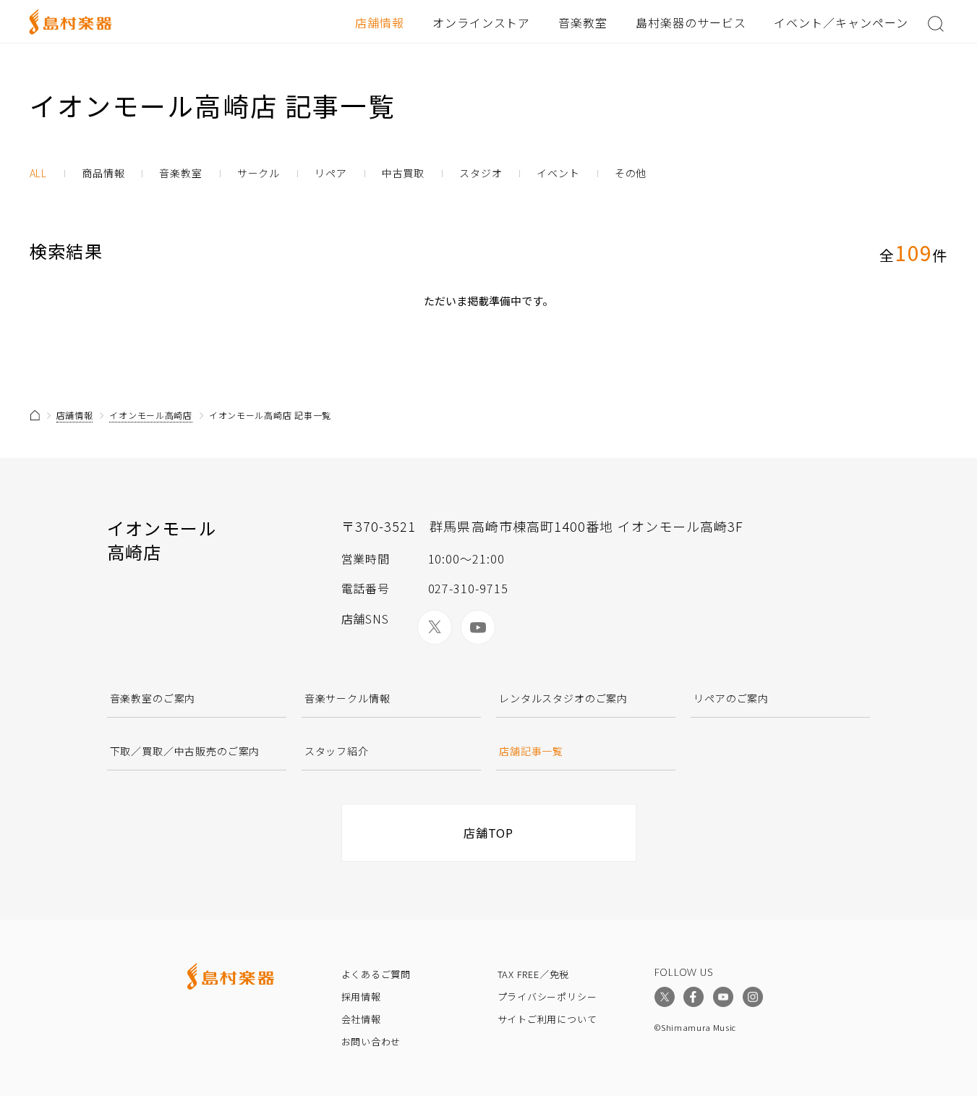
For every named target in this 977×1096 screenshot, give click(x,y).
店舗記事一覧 (531, 751)
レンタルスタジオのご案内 (563, 698)
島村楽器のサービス (691, 22)
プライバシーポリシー (547, 996)
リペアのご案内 (731, 698)
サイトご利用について (547, 1019)
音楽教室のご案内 (153, 698)
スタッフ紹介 (336, 751)
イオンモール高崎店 (150, 415)
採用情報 (361, 996)
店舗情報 (379, 22)
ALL (39, 173)
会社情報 (361, 1019)
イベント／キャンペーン (841, 22)
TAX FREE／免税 (534, 974)
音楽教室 (582, 22)
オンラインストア (481, 22)
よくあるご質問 (376, 974)
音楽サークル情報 (347, 698)
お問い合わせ (371, 1041)
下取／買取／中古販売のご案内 (185, 751)
